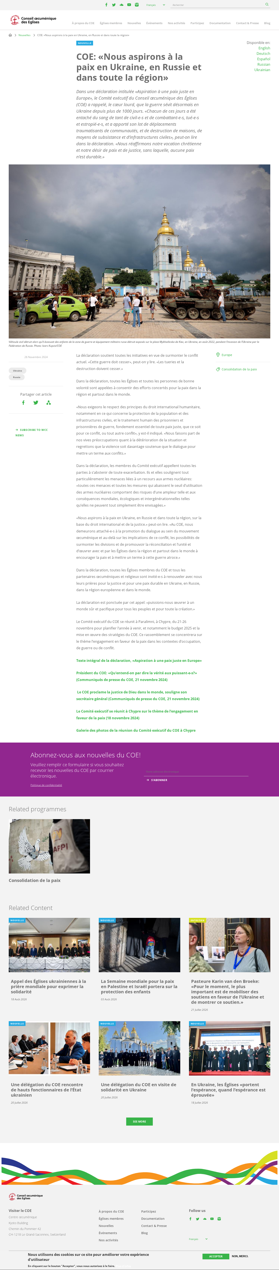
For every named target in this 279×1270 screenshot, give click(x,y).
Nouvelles (134, 23)
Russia (16, 377)
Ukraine (17, 370)
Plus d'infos (123, 1266)
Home (10, 35)
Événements (154, 23)
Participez (197, 23)
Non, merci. (240, 1256)
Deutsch (263, 53)
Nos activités (176, 23)
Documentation (220, 23)
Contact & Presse (247, 23)
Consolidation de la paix (239, 369)
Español (263, 59)
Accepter (216, 1256)
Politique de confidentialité (46, 785)
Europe (227, 355)
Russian (263, 64)
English (264, 48)
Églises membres (111, 23)
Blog (267, 23)
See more (139, 1121)
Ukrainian (262, 69)
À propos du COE (83, 23)
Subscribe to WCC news (31, 432)
